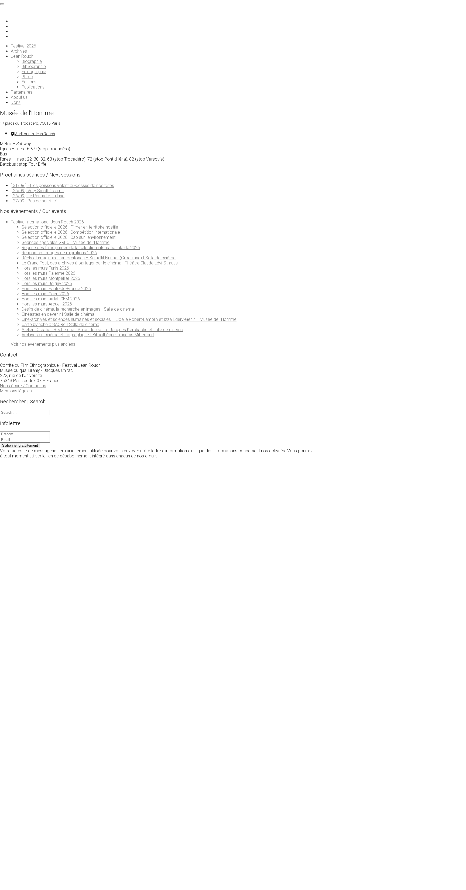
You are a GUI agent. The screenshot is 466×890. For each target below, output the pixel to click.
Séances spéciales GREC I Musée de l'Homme (65, 242)
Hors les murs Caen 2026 (45, 293)
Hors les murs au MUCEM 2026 (51, 298)
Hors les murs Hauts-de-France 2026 (56, 288)
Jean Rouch (22, 56)
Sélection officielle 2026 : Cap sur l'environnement (68, 237)
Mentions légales (16, 390)
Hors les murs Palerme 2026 (48, 273)
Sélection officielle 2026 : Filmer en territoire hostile (70, 227)
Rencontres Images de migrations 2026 (59, 252)
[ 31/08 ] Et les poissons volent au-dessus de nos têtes (62, 185)
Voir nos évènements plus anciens (43, 344)
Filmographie (34, 71)
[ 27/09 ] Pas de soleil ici (34, 200)
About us (19, 97)
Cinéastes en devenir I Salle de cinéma (58, 314)
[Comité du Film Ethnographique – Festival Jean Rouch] (25, 11)
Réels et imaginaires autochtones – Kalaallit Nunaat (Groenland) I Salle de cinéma (99, 257)
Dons (15, 102)
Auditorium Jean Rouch (35, 134)
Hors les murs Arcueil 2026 (47, 304)
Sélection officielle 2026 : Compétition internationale (71, 232)
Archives (19, 51)
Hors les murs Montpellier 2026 (51, 278)
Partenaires (21, 92)
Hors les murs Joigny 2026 (47, 283)
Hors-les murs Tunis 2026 (45, 268)
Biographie (32, 61)
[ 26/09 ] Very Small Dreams (37, 190)
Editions (29, 81)
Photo (27, 76)
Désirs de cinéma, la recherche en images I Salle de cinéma (78, 309)
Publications (33, 87)
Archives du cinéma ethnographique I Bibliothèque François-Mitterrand (88, 334)
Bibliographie (34, 66)
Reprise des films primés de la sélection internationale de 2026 (81, 247)
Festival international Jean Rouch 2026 (47, 222)
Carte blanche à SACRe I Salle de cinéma (60, 324)
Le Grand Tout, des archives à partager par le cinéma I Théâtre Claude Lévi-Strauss (100, 263)
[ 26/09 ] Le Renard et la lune (37, 195)
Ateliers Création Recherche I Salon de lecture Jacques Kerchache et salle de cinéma (102, 329)
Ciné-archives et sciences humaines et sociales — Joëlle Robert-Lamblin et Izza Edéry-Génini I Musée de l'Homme (129, 319)
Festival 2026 (23, 46)
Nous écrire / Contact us (23, 385)
